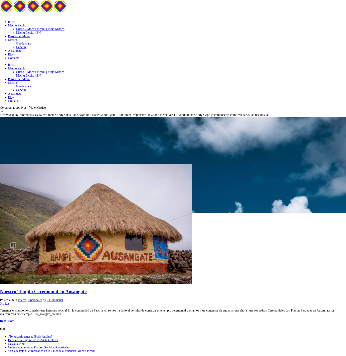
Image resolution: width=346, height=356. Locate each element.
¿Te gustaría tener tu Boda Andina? (30, 336)
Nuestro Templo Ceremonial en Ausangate (43, 291)
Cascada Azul (16, 343)
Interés (22, 300)
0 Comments (55, 300)
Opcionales (35, 300)
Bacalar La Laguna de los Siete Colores (33, 340)
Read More (7, 321)
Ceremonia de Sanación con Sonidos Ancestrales (39, 347)
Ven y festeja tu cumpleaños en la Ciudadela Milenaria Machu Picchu (52, 351)
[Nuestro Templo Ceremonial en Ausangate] (96, 283)
